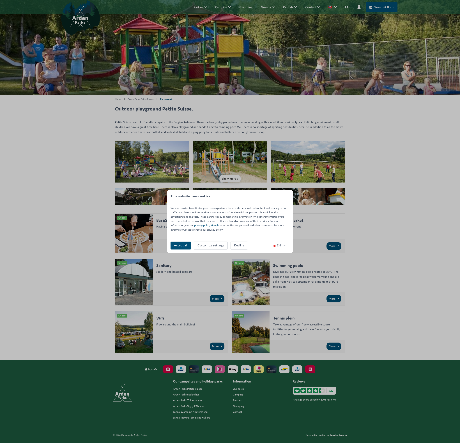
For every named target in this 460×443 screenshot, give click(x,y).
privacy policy (202, 225)
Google (215, 225)
